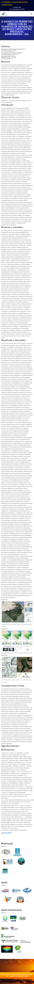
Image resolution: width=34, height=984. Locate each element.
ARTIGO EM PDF (7, 833)
